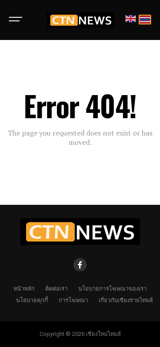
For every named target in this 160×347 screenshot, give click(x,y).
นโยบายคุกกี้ (32, 299)
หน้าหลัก (24, 288)
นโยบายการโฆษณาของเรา (112, 288)
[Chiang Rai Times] (81, 20)
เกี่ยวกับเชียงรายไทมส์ (126, 299)
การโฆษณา (73, 299)
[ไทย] (145, 20)
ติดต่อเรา (56, 288)
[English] (130, 20)
